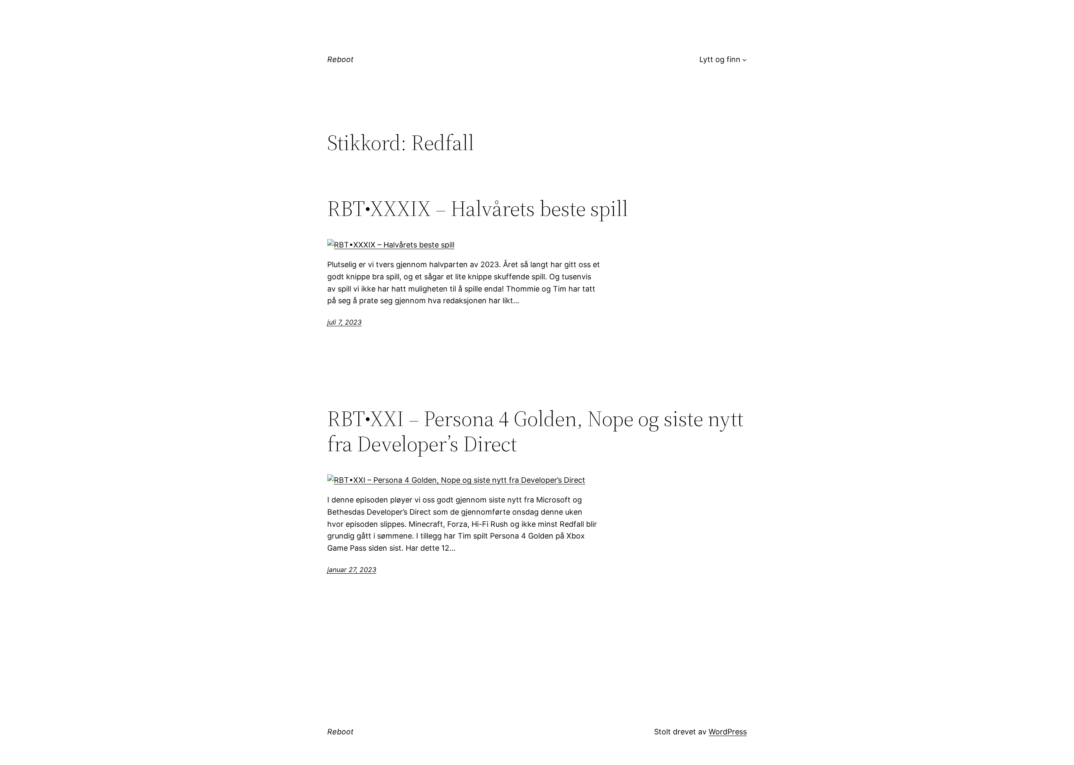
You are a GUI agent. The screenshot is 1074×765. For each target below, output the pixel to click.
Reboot (340, 59)
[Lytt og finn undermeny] (744, 59)
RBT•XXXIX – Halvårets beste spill (477, 208)
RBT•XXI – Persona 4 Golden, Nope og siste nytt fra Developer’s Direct (535, 431)
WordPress (728, 731)
